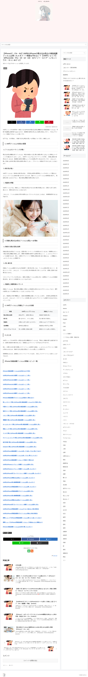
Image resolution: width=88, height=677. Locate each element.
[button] (86, 44)
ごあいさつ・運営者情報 (70, 67)
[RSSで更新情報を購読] (32, 551)
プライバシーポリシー (69, 71)
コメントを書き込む (30, 660)
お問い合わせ (66, 64)
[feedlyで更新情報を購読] (28, 551)
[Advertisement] (44, 32)
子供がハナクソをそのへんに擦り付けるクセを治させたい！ (74, 79)
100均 (5, 532)
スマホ (10, 532)
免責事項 (65, 74)
